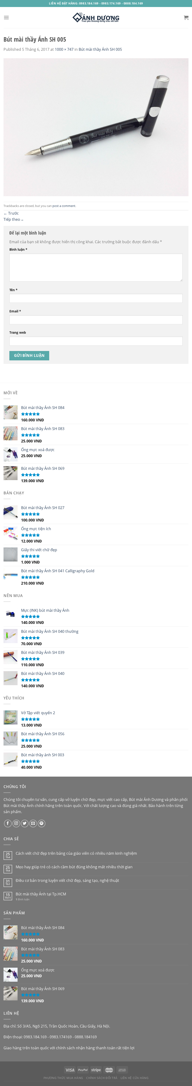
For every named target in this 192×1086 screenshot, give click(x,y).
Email (15, 311)
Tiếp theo (14, 219)
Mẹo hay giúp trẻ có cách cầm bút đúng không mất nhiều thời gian (74, 867)
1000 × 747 (64, 49)
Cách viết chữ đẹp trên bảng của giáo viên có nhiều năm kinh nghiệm (76, 853)
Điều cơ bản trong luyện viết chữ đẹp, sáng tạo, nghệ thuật (67, 880)
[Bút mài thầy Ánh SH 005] (96, 126)
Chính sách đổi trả (101, 1078)
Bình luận (18, 249)
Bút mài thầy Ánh (19, 805)
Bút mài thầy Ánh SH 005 (100, 49)
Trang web (17, 332)
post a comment (63, 206)
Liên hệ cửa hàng (135, 1078)
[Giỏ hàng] (186, 17)
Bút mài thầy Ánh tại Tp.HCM (41, 894)
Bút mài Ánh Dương (146, 799)
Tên (13, 290)
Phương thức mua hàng (63, 1078)
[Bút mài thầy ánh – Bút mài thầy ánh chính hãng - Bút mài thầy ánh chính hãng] (96, 17)
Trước (11, 213)
